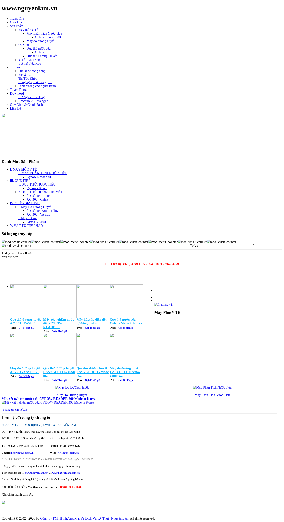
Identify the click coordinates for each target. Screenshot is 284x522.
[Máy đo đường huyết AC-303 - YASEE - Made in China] (26, 365)
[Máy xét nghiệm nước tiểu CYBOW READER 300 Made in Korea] (60, 316)
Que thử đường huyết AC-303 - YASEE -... (25, 321)
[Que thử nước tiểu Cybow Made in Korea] (126, 316)
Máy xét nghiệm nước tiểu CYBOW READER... (58, 323)
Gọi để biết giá (26, 327)
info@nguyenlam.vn (22, 452)
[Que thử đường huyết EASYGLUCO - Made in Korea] (60, 365)
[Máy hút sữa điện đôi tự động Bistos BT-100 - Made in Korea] (93, 316)
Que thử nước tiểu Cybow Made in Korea (126, 321)
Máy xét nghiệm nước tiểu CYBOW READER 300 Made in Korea (49, 398)
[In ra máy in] (163, 303)
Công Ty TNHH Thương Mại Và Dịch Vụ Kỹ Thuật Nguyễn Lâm (84, 518)
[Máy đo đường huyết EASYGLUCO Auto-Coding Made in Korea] (126, 365)
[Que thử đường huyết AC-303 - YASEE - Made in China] (26, 316)
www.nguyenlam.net (36, 472)
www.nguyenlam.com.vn (66, 472)
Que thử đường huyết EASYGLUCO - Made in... (59, 371)
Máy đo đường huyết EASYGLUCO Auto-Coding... (125, 371)
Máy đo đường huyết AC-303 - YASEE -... (25, 370)
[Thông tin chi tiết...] (14, 409)
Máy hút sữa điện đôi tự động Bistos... (91, 321)
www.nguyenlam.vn (68, 452)
